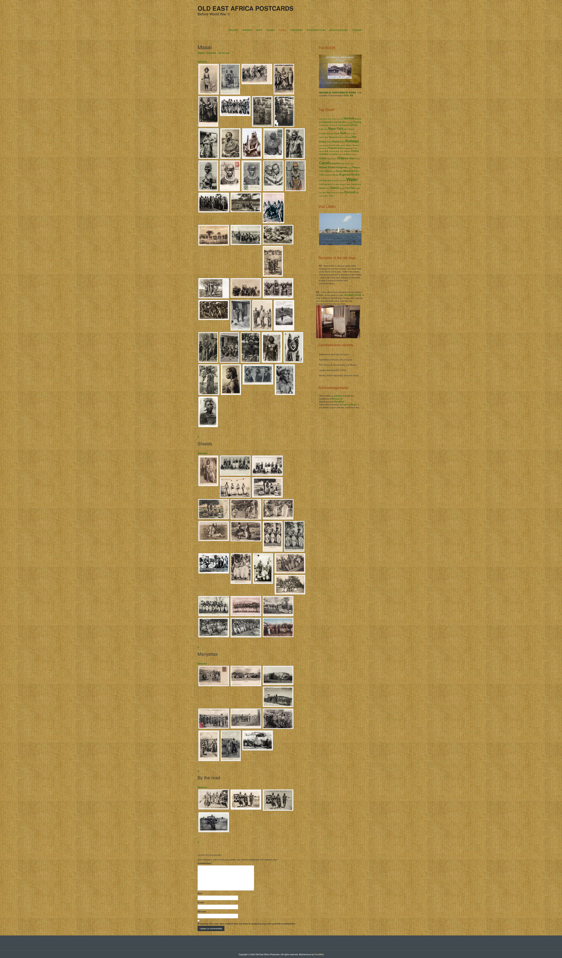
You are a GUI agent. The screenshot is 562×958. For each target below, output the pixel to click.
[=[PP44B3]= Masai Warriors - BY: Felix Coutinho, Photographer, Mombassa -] (294, 536)
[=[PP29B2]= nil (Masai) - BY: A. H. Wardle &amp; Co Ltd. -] (284, 379)
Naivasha (343, 145)
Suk (344, 154)
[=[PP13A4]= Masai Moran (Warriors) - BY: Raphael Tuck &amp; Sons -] (262, 315)
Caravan (348, 137)
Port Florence (339, 119)
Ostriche (357, 159)
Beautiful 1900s (338, 370)
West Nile (334, 125)
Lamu (334, 153)
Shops (337, 151)
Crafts (341, 151)
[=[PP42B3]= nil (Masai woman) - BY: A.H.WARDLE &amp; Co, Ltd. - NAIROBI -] (294, 143)
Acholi (321, 184)
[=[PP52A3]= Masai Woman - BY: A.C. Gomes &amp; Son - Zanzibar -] (295, 175)
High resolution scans (349, 375)
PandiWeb (339, 401)
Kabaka (328, 170)
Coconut (349, 192)
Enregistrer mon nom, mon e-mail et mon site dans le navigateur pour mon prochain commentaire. (246, 923)
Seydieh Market (328, 175)
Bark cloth (321, 148)
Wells (326, 151)
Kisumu (334, 119)
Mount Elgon (327, 180)
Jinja (340, 157)
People (282, 30)
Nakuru (351, 122)
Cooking (337, 145)
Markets (349, 118)
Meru (320, 122)
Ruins (331, 195)
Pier (352, 188)
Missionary (348, 163)
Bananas (358, 119)
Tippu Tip (340, 154)
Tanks (330, 154)
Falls (347, 187)
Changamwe (341, 167)
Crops (330, 125)
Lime (352, 163)
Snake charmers (323, 119)
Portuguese (343, 184)
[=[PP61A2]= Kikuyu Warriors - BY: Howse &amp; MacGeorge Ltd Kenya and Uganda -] (213, 563)
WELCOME (233, 30)
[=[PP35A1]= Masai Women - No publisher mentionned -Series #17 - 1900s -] (230, 79)
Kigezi (332, 133)
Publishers (297, 30)
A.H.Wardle (351, 364)
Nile (354, 136)
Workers (354, 154)
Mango (345, 129)
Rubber (324, 192)
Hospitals (335, 163)
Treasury (348, 184)
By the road (224, 52)
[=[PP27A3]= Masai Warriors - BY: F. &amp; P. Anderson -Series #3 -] (213, 310)
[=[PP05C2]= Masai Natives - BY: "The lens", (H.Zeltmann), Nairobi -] (213, 288)
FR (351, 95)
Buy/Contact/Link (316, 30)
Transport (346, 151)
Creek (321, 129)
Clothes (350, 167)
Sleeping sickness (335, 137)
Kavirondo (327, 121)
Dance (334, 187)
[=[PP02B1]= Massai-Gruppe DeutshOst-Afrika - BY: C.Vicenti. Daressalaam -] (209, 745)
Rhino (326, 148)
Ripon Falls (335, 128)
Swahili (348, 133)
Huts (343, 133)
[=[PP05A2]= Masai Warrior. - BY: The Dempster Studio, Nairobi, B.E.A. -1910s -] (208, 470)
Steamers (333, 159)
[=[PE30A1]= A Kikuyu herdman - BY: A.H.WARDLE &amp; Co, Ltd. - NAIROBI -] (250, 347)
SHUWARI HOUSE (352, 295)
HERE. (346, 95)
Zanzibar (247, 30)
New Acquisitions (338, 30)
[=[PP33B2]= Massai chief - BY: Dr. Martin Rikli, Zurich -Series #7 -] (231, 379)
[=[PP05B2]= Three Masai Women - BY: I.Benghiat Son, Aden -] (208, 111)
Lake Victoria (332, 151)
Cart (348, 122)
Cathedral (323, 153)
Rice (343, 137)
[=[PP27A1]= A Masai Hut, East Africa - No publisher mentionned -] (278, 675)
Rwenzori (321, 151)
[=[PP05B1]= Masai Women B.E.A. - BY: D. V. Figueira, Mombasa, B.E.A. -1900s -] (283, 79)
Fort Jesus (325, 145)
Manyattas (211, 52)
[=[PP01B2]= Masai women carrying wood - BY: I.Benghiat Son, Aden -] (256, 74)
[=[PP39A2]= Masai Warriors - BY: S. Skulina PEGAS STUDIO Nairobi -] (246, 627)
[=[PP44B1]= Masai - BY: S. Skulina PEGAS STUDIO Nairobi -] (293, 347)
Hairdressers (325, 196)
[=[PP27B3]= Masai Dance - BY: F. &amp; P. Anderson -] (213, 202)
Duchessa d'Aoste (323, 125)
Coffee (325, 184)
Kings (329, 192)
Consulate (322, 133)
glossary (357, 30)
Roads (329, 141)
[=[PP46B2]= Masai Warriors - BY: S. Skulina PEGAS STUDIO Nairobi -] (213, 627)
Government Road (323, 137)
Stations (349, 145)
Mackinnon (338, 141)
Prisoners (332, 147)
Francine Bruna (349, 404)
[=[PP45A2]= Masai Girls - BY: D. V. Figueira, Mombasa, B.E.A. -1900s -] (273, 175)
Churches (355, 145)
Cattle (351, 148)
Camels (325, 162)
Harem (326, 129)
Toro (337, 192)
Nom (200, 893)
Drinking (353, 133)
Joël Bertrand (340, 395)
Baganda (347, 148)
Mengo (339, 170)
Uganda (271, 30)
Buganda (344, 174)
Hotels (323, 158)
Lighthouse (342, 188)
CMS (333, 184)
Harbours (351, 129)
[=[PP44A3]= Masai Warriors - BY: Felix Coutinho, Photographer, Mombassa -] (240, 315)
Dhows (336, 133)
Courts (331, 145)
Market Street (327, 167)
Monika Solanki (326, 375)
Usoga (320, 145)
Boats (330, 184)
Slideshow (202, 61)
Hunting (357, 121)
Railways (352, 140)
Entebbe (340, 125)
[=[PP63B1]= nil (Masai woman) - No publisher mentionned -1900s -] (284, 111)
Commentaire (205, 863)
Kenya (259, 30)
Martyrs (348, 154)
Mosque (336, 175)
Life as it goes (342, 354)
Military (329, 159)
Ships (320, 192)
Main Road (350, 158)
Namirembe (343, 180)
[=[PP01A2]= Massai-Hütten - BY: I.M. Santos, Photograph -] (246, 675)
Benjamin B (337, 398)
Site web (202, 911)
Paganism (345, 125)
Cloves (322, 187)
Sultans (341, 147)
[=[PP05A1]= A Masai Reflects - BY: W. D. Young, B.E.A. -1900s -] (284, 315)
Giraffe (334, 171)
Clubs (342, 163)
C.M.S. (321, 171)
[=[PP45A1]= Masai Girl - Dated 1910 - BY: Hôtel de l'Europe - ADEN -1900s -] (251, 175)
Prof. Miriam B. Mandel (329, 364)
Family (359, 184)
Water (352, 179)
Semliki (328, 188)
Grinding (355, 150)
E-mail (201, 902)
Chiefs (355, 148)
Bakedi (328, 133)
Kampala (357, 188)
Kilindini (354, 174)
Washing (348, 171)
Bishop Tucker (335, 180)
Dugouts (354, 184)
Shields (201, 52)
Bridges (322, 141)
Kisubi (320, 180)
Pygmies (333, 192)
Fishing (334, 122)
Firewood (341, 192)
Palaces (356, 167)
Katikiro (337, 184)
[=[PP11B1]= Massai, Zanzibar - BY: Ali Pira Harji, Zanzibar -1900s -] (208, 79)
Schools (353, 124)
